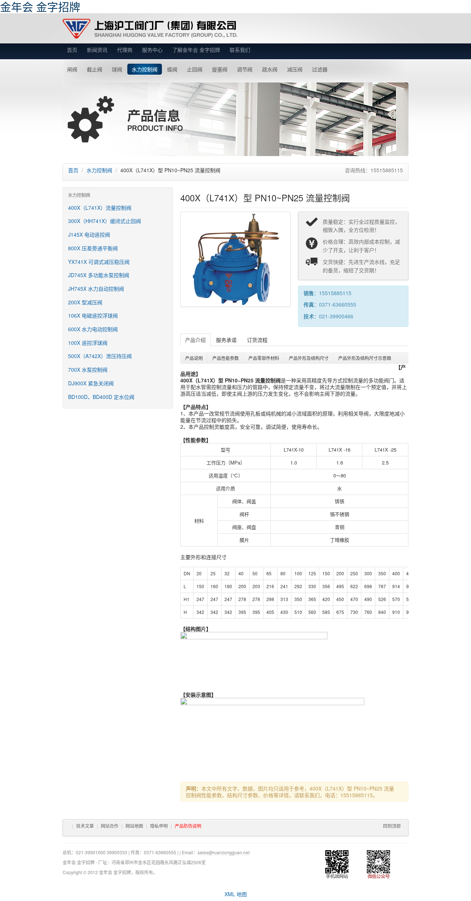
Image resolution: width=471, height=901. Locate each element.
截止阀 (94, 69)
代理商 (124, 49)
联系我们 (240, 49)
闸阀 (72, 69)
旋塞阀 (219, 69)
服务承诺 (226, 339)
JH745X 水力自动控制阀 (96, 288)
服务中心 (152, 49)
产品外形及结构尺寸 (309, 358)
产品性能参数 (225, 358)
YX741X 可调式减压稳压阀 (99, 261)
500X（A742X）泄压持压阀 (100, 356)
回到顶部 (392, 826)
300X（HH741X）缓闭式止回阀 (104, 221)
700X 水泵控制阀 (87, 369)
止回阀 (194, 69)
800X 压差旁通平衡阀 (93, 248)
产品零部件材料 (263, 358)
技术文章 (85, 826)
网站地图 (134, 826)
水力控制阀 (144, 69)
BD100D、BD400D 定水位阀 (101, 396)
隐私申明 (159, 826)
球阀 (117, 69)
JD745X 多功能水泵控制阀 (98, 275)
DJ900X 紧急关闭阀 (91, 383)
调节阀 (244, 69)
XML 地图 (235, 894)
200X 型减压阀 (85, 302)
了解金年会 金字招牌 (196, 49)
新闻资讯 (97, 49)
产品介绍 (195, 339)
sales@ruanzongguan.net (223, 852)
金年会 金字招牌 (150, 29)
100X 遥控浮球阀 (87, 342)
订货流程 (257, 339)
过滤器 (319, 69)
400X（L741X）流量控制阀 (99, 207)
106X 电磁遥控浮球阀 (93, 315)
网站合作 (109, 826)
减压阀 (294, 69)
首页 (72, 49)
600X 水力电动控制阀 (93, 329)
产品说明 (194, 358)
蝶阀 (172, 69)
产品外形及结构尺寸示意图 (364, 358)
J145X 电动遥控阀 (89, 234)
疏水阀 (269, 69)
